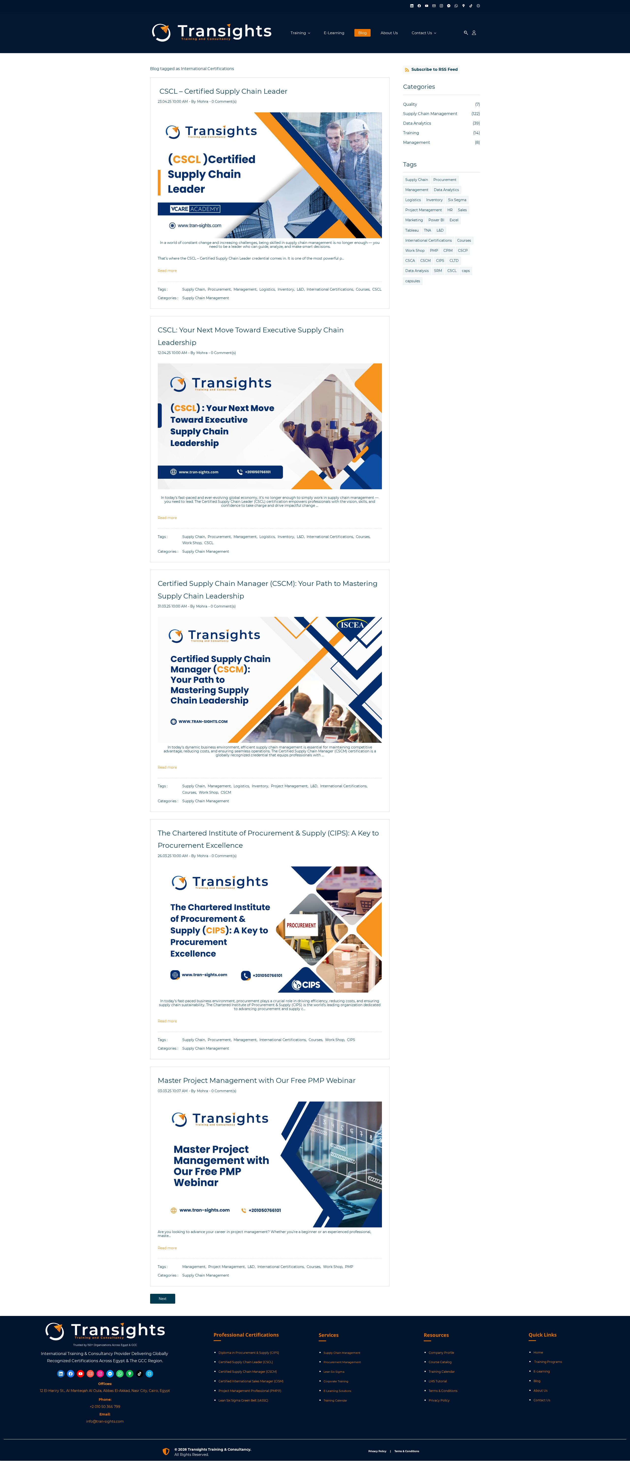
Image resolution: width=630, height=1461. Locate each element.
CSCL (376, 289)
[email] (434, 6)
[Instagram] (100, 1373)
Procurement (445, 180)
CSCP (463, 250)
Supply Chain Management (205, 298)
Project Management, (290, 786)
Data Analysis (417, 270)
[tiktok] (470, 6)
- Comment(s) (223, 101)
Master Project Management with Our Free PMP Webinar (257, 1080)
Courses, (364, 289)
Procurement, (221, 289)
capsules (412, 281)
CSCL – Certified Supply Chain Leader (222, 91)
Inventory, (287, 289)
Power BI (436, 220)
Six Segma (457, 200)
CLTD (454, 260)
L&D (440, 230)
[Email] (90, 1373)
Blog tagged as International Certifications (192, 68)
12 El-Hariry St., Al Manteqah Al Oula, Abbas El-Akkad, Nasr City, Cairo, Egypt (105, 1390)
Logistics (413, 200)
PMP (349, 1267)
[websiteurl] (478, 6)
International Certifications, (331, 289)
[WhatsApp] (120, 1373)
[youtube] (426, 6)
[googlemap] (463, 6)
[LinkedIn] (60, 1373)
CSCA (410, 260)
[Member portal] (474, 32)
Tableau (412, 230)
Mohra (202, 101)
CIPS (351, 1040)
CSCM (226, 792)
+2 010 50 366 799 (105, 1406)
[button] (466, 33)
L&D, (302, 289)
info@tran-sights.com (105, 1421)
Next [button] (163, 1299)
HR (450, 210)
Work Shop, (193, 543)
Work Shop (415, 250)
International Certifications (428, 240)
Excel (454, 220)
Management (416, 142)
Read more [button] (167, 270)
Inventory (434, 200)
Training (411, 133)
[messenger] (448, 6)
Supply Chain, (195, 289)
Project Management (423, 210)
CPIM (448, 250)
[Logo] (211, 32)
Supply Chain (416, 180)
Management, (246, 289)
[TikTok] (139, 1373)
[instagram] (441, 6)
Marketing (414, 220)
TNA (427, 230)
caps (466, 270)
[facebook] (419, 6)
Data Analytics (417, 123)
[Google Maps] (129, 1373)
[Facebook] (70, 1373)
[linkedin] (411, 6)
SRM (438, 270)
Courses (464, 240)
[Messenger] (110, 1373)
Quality (410, 104)
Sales (462, 210)
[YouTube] (80, 1373)
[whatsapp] (456, 6)
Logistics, (268, 289)
